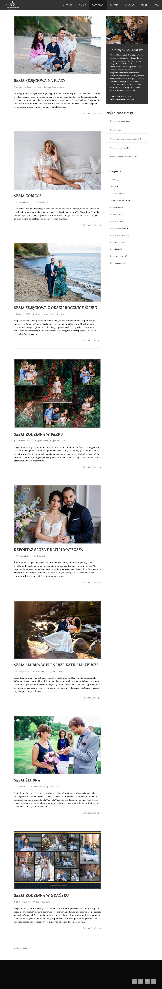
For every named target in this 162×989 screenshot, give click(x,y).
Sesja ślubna (42, 556)
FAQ (157, 5)
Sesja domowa (116, 214)
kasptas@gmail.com (125, 99)
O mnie (82, 5)
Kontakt (129, 5)
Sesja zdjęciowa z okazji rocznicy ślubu (55, 307)
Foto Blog (97, 5)
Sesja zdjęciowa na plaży (39, 80)
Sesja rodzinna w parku (38, 434)
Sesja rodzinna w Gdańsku (41, 895)
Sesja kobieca (28, 195)
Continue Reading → (92, 113)
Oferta (144, 5)
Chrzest (113, 179)
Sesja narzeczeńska (118, 228)
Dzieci (112, 186)
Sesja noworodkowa (118, 235)
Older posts (20, 948)
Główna (67, 5)
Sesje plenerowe (59, 87)
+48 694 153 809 (124, 96)
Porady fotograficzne (119, 200)
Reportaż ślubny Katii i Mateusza (48, 549)
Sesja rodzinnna (44, 87)
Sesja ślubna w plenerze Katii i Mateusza (56, 664)
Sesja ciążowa (115, 207)
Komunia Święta (116, 193)
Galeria (114, 5)
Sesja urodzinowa (117, 256)
